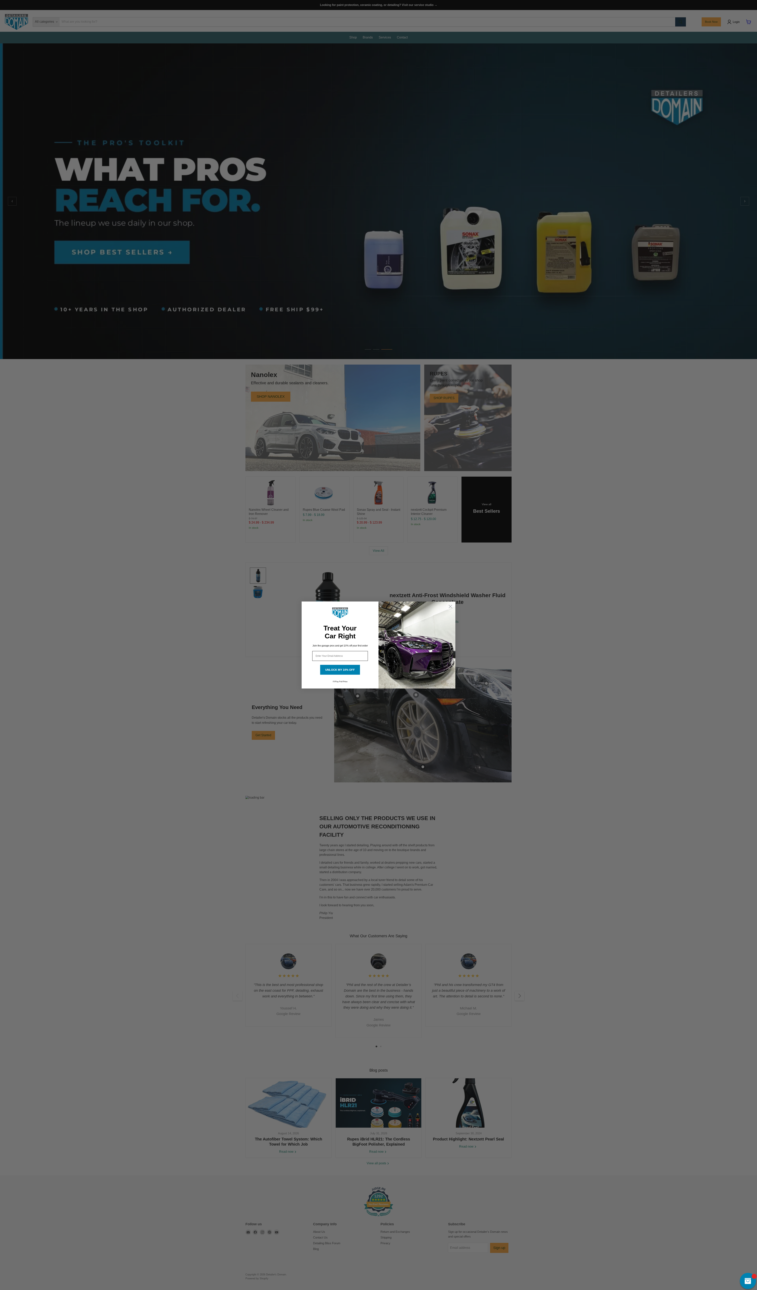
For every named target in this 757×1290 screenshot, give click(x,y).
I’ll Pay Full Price (340, 681)
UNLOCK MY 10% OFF (340, 669)
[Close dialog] (450, 606)
